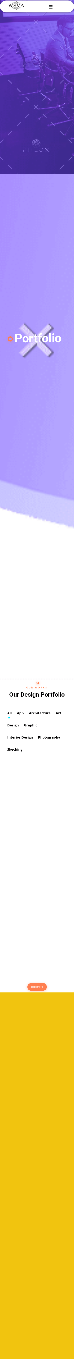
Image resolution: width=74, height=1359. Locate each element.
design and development (32, 904)
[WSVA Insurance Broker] (18, 5)
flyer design (24, 850)
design (14, 774)
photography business (31, 795)
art (12, 828)
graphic (26, 774)
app (13, 883)
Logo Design (24, 768)
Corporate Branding (29, 822)
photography (30, 801)
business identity (27, 931)
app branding (25, 959)
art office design (27, 877)
